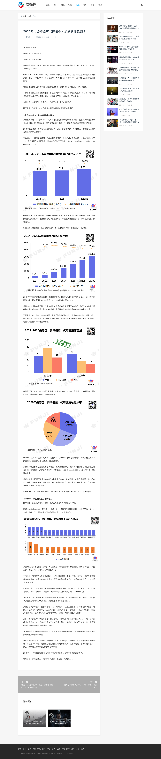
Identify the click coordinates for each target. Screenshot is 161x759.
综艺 (68, 749)
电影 (70, 5)
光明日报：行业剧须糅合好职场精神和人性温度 (129, 79)
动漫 (100, 5)
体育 (77, 749)
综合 (72, 749)
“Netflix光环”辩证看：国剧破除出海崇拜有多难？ (129, 48)
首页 (48, 5)
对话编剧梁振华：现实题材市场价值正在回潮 (129, 89)
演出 (48, 749)
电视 (78, 5)
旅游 (82, 749)
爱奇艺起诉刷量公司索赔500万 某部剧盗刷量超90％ (129, 27)
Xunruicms (70, 753)
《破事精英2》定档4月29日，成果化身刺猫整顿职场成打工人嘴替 (129, 122)
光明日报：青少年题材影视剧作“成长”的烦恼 (129, 100)
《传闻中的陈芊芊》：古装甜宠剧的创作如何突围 (129, 37)
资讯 (55, 5)
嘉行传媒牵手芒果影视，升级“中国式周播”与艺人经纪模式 (129, 69)
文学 (92, 5)
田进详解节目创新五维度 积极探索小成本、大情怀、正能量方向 (129, 111)
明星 (63, 5)
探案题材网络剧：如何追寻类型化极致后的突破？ (129, 58)
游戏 (63, 749)
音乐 (85, 5)
